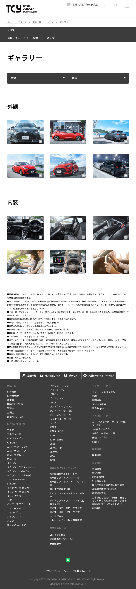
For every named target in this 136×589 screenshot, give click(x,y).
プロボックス (56, 398)
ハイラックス (14, 512)
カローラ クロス (15, 454)
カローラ (11, 459)
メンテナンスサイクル (103, 392)
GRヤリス (55, 451)
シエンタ (11, 483)
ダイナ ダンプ (14, 496)
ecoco (95, 441)
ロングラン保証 (58, 534)
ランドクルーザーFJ (60, 419)
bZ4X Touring (56, 439)
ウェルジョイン (58, 516)
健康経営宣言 (99, 493)
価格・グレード (16, 38)
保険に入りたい (100, 437)
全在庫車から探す (59, 539)
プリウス (54, 394)
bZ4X (52, 435)
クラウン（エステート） (19, 475)
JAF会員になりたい (102, 429)
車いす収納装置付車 (60, 489)
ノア (9, 500)
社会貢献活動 (99, 481)
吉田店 (10, 412)
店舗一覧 (11, 386)
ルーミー (54, 423)
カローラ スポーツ (16, 450)
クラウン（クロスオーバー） (22, 467)
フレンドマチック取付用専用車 (66, 520)
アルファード (14, 434)
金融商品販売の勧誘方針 (104, 489)
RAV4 (52, 460)
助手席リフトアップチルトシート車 (67, 483)
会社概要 (96, 468)
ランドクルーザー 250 (61, 410)
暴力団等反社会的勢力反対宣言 (108, 485)
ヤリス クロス (57, 431)
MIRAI (52, 456)
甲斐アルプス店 (15, 404)
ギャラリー (53, 38)
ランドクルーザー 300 (61, 406)
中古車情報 (55, 528)
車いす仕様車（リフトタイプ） (66, 512)
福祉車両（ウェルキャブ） (63, 467)
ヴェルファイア (15, 438)
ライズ (53, 402)
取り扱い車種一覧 (16, 424)
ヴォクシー (13, 442)
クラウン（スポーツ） (18, 471)
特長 (35, 38)
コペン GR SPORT (16, 479)
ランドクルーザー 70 (60, 415)
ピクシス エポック (16, 524)
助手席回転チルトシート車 (63, 473)
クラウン (11, 463)
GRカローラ (56, 447)
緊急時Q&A (98, 408)
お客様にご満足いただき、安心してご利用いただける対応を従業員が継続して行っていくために (109, 501)
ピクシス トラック (59, 386)
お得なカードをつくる (103, 433)
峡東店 (10, 400)
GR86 (52, 443)
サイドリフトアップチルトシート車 (67, 495)
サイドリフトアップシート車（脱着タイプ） (67, 502)
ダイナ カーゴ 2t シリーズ (20, 492)
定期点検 (96, 400)
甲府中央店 (13, 396)
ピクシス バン (57, 390)
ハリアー (11, 520)
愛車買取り (55, 544)
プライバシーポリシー (56, 571)
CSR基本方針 (99, 477)
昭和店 (10, 408)
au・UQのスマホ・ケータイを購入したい (109, 423)
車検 (94, 396)
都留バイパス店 (15, 416)
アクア (10, 430)
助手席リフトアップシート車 (65, 477)
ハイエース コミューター (20, 504)
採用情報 (96, 455)
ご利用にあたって (81, 571)
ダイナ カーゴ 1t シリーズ (20, 487)
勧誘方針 (96, 508)
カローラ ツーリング (17, 446)
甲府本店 (11, 392)
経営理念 (96, 473)
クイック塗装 (99, 404)
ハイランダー (14, 516)
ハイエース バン (15, 508)
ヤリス (11, 30)
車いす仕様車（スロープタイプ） (67, 508)
